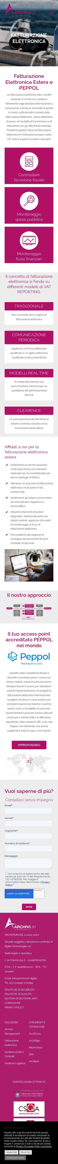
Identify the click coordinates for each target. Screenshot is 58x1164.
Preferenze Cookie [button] (15, 1158)
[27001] (29, 1119)
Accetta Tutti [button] (11, 1152)
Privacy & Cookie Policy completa (34, 1146)
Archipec (34, 1061)
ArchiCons (35, 1033)
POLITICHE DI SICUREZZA (19, 989)
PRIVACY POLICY (14, 1007)
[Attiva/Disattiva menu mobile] (51, 13)
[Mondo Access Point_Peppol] (29, 753)
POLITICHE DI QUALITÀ (18, 994)
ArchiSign (34, 1040)
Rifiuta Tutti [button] (25, 1152)
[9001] (29, 1102)
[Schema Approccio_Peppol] (29, 603)
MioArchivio (36, 1047)
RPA (31, 1054)
